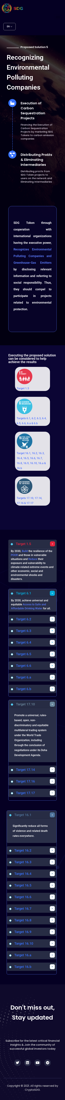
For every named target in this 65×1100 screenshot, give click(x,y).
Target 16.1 (22, 815)
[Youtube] (37, 1062)
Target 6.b (23, 689)
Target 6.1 (23, 593)
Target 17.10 (25, 704)
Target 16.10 (23, 943)
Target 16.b (22, 967)
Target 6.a (23, 677)
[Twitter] (17, 1062)
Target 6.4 (23, 642)
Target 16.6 (22, 897)
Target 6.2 (23, 619)
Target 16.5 (22, 885)
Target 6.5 (23, 654)
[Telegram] (47, 1062)
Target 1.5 (23, 388)
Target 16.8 (22, 920)
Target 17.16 (25, 781)
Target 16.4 (22, 874)
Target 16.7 (22, 909)
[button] (32, 544)
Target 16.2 (22, 850)
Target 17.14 (25, 770)
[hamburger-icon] (58, 17)
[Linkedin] (27, 1062)
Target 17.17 (25, 793)
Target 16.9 (22, 932)
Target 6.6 (23, 666)
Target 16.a (22, 955)
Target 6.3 (23, 631)
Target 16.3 (22, 862)
